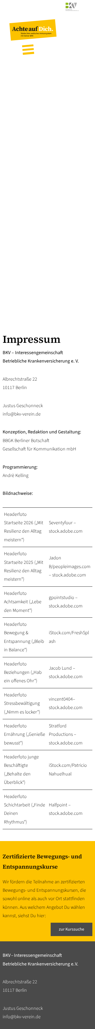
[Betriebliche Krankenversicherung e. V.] (47, 12)
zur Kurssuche (71, 929)
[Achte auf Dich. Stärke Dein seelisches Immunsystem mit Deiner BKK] (33, 39)
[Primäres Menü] (28, 49)
